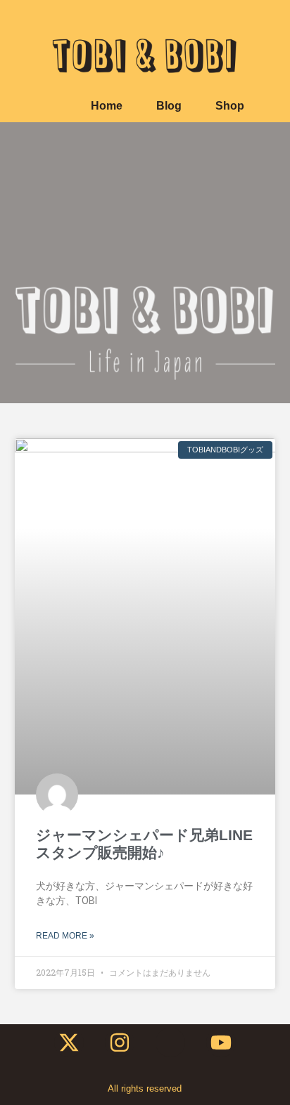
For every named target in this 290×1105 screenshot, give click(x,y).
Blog (169, 106)
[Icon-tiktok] (170, 1042)
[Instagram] (119, 1042)
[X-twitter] (69, 1042)
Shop (229, 106)
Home (106, 106)
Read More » (65, 936)
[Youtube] (221, 1042)
